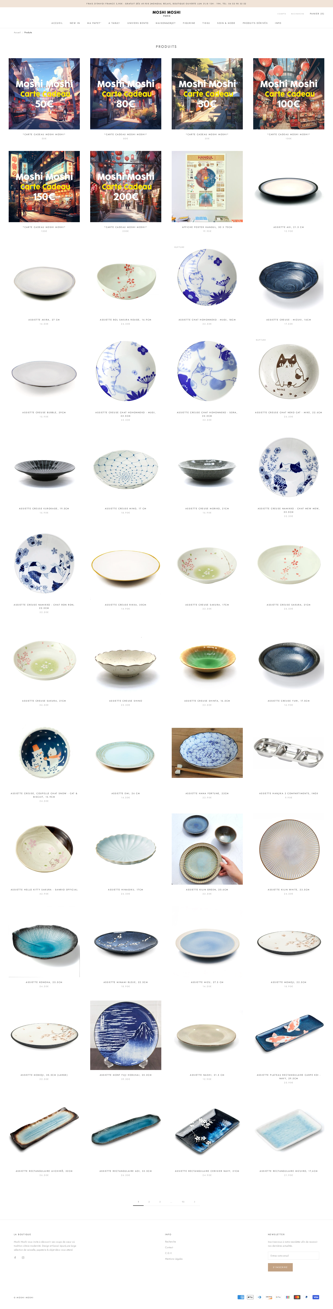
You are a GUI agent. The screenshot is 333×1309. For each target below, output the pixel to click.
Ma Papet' (94, 23)
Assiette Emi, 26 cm (126, 793)
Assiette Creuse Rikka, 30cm (126, 604)
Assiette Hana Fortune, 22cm (207, 793)
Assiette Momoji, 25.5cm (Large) (44, 1075)
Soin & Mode (226, 23)
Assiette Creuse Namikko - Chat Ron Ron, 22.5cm (44, 606)
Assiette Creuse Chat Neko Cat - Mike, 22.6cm (288, 412)
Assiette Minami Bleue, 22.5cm (126, 982)
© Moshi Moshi (24, 1297)
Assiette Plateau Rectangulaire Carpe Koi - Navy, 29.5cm (289, 1076)
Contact (169, 1247)
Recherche (297, 14)
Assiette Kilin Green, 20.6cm (207, 889)
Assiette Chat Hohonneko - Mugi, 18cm (207, 319)
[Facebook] (15, 1257)
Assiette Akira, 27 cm (44, 319)
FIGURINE (189, 23)
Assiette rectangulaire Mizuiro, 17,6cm (289, 1171)
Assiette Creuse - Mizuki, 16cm (288, 319)
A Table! (114, 23)
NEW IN (75, 23)
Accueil (57, 23)
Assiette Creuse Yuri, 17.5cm (289, 700)
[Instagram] (23, 1257)
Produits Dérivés (255, 23)
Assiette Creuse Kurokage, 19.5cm (44, 508)
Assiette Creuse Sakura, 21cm (289, 604)
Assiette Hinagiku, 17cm (125, 889)
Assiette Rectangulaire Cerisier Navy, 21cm (207, 1171)
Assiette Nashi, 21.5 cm (207, 1075)
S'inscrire (280, 1267)
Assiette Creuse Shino (125, 700)
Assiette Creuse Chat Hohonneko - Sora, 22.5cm (207, 414)
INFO (278, 23)
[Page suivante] (194, 1202)
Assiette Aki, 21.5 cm (289, 227)
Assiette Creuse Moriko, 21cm (207, 508)
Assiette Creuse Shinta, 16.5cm (207, 700)
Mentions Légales (174, 1259)
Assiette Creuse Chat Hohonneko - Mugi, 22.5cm (125, 414)
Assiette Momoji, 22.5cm (288, 982)
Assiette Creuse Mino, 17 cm (126, 508)
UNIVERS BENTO (137, 23)
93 (183, 1201)
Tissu (206, 23)
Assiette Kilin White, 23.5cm (289, 889)
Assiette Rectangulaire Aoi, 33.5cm (126, 1171)
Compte (282, 14)
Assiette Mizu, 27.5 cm (207, 982)
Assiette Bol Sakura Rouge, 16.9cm (125, 319)
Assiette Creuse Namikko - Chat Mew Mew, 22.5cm (289, 510)
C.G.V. (168, 1253)
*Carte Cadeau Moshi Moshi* (44, 134)
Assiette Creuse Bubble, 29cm (44, 412)
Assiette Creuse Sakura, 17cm (207, 604)
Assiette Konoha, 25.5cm (44, 982)
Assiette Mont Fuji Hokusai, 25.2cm (126, 1075)
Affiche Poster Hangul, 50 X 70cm (207, 227)
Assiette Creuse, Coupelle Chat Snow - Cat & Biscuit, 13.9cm (44, 795)
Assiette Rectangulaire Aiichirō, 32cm (44, 1171)
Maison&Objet (166, 23)
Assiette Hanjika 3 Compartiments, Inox (288, 793)
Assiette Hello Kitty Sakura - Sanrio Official (44, 889)
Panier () (317, 13)
